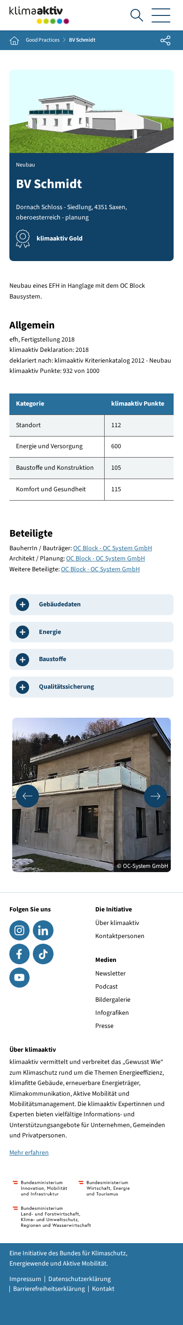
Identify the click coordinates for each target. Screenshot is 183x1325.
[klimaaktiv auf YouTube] (19, 978)
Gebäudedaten (60, 604)
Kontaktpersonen (120, 936)
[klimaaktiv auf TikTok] (43, 954)
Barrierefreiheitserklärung (49, 1289)
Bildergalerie (112, 1000)
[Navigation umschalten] (161, 15)
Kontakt (103, 1289)
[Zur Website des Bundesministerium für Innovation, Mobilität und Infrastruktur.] (39, 1188)
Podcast (106, 986)
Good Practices (43, 40)
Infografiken (112, 1013)
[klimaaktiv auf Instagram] (19, 930)
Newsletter (110, 973)
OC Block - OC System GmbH (112, 548)
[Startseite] (39, 15)
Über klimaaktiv (117, 923)
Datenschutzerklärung (79, 1279)
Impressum (25, 1279)
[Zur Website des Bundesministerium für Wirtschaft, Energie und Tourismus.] (104, 1188)
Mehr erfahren (29, 1153)
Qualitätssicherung (66, 687)
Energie (50, 632)
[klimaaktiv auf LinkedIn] (43, 930)
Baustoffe (52, 659)
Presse (104, 1026)
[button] (27, 796)
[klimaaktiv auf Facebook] (19, 954)
